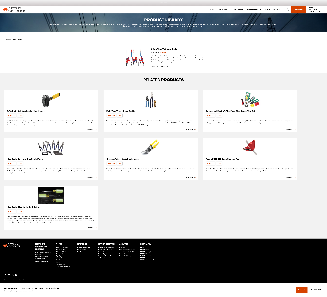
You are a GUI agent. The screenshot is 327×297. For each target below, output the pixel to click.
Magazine (223, 9)
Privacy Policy (17, 280)
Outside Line (60, 258)
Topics (213, 9)
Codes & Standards (62, 248)
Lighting (58, 256)
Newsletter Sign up (125, 256)
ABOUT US (312, 7)
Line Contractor (82, 252)
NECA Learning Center (147, 252)
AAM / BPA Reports (104, 258)
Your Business (60, 264)
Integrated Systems (62, 252)
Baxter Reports (103, 254)
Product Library (237, 9)
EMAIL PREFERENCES (315, 11)
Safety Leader (81, 250)
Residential (59, 260)
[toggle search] (287, 9)
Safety (58, 262)
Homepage (7, 39)
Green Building (60, 250)
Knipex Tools (163, 52)
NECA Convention (145, 250)
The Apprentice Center (63, 266)
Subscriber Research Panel (106, 256)
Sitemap (37, 280)
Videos (267, 9)
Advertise (277, 9)
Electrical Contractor (83, 248)
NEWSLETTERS (313, 9)
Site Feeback (7, 280)
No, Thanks (316, 290)
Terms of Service (28, 280)
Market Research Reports (106, 248)
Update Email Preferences (127, 250)
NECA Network (145, 258)
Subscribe (299, 9)
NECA (142, 248)
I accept (301, 290)
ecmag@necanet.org (41, 262)
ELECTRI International (147, 256)
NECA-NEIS (143, 254)
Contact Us (122, 254)
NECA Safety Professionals (148, 260)
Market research (254, 9)
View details (91, 130)
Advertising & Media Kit (126, 252)
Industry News (60, 254)
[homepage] (14, 9)
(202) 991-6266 (40, 258)
